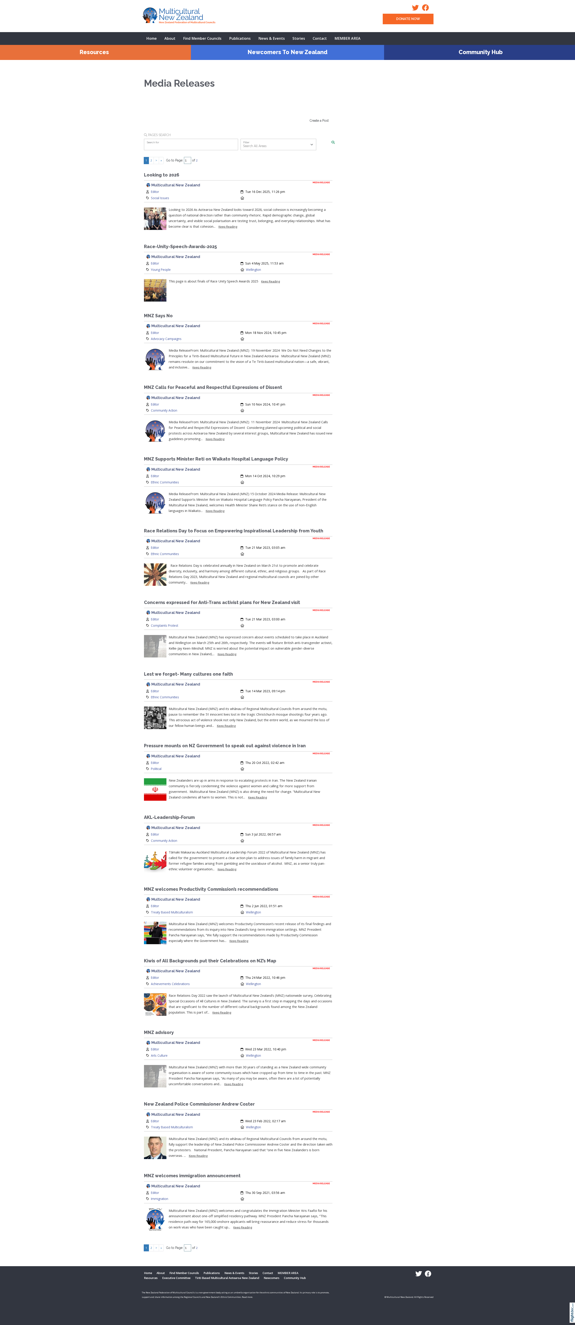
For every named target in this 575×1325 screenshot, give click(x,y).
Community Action (164, 410)
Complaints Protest (164, 625)
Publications (240, 38)
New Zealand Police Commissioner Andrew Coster (199, 1104)
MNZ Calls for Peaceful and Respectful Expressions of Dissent (213, 387)
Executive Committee (176, 1278)
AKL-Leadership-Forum (169, 817)
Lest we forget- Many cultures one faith (188, 674)
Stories (298, 38)
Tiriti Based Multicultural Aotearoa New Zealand (227, 1278)
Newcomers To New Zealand (287, 52)
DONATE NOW (408, 19)
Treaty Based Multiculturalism (172, 912)
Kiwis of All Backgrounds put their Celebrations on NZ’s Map (210, 960)
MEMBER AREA (347, 38)
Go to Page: (174, 160)
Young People (161, 269)
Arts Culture (159, 1055)
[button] (573, 1318)
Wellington (253, 269)
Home (151, 38)
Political (156, 769)
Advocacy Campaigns (166, 339)
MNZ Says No (158, 315)
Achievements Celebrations (170, 984)
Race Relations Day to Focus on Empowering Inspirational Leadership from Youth (233, 531)
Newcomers (271, 1278)
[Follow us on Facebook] (426, 9)
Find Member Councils (202, 38)
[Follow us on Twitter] (416, 9)
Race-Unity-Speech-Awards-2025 (180, 246)
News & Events (271, 38)
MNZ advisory (159, 1032)
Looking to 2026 (161, 175)
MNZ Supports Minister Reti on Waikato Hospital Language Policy (216, 459)
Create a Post (319, 120)
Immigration (159, 1199)
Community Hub (481, 52)
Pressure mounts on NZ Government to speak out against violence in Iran (225, 745)
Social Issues (160, 198)
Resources (94, 52)
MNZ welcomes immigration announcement (192, 1175)
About (169, 38)
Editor (155, 192)
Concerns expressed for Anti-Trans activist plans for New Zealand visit (222, 602)
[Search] (333, 142)
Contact (320, 38)
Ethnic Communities (165, 482)
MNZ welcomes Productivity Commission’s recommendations (211, 889)
